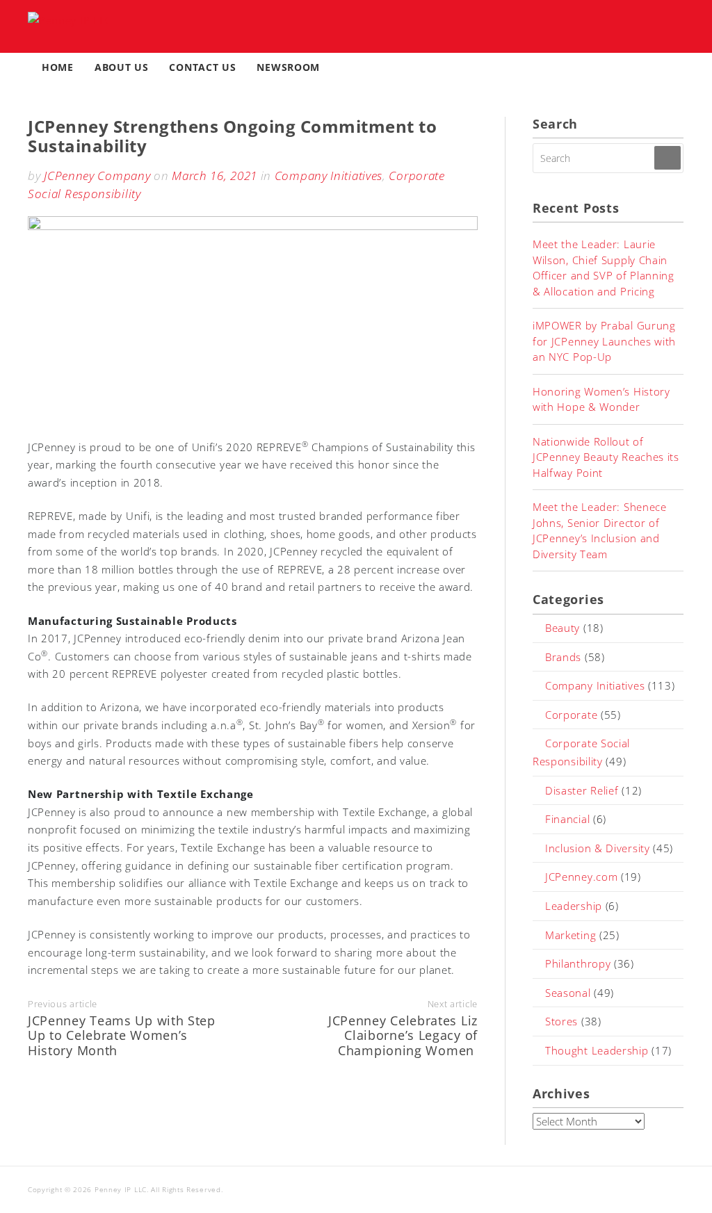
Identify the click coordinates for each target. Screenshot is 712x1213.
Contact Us (202, 67)
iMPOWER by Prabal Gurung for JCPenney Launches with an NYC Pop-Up (604, 341)
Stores (561, 1021)
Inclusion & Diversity (597, 848)
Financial (567, 819)
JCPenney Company (97, 176)
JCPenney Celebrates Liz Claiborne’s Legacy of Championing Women (403, 1035)
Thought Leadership (597, 1050)
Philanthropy (577, 963)
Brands (563, 657)
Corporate (571, 715)
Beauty (562, 628)
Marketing (570, 935)
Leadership (573, 906)
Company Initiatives (328, 176)
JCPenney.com (581, 877)
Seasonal (568, 993)
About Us (122, 67)
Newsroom (288, 67)
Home (58, 67)
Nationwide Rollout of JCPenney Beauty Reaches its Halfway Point (606, 457)
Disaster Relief (582, 790)
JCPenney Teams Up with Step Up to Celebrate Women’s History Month (122, 1035)
